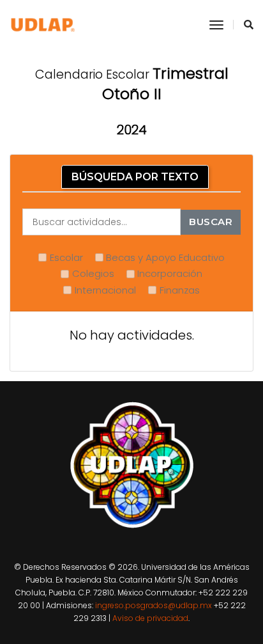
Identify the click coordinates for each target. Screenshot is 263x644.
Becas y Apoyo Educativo (165, 257)
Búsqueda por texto (135, 177)
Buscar (210, 222)
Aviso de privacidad (150, 618)
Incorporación (169, 273)
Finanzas (180, 290)
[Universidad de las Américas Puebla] (43, 25)
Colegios (93, 273)
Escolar (66, 257)
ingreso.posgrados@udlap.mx (153, 605)
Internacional (105, 290)
